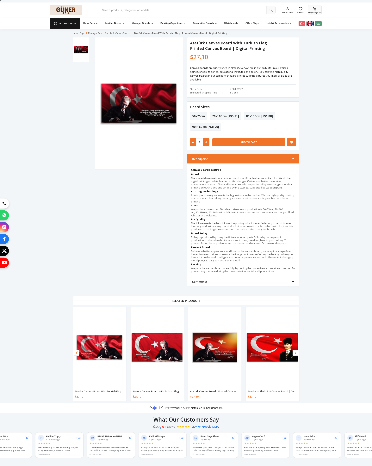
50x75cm (198, 116)
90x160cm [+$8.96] (205, 127)
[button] (295, 353)
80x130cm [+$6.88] (259, 116)
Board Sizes (200, 107)
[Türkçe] (302, 23)
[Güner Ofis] (71, 10)
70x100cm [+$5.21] (225, 116)
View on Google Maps (205, 426)
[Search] (270, 10)
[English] (310, 23)
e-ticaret (185, 408)
